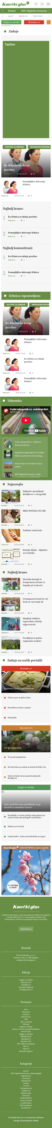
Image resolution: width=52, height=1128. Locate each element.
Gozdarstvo (26, 1108)
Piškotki (26, 1024)
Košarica (26, 1014)
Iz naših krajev (26, 1103)
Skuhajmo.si (26, 985)
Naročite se (26, 929)
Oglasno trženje (26, 1026)
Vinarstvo (23, 16)
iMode (35, 1120)
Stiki (26, 1019)
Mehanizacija (26, 1093)
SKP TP (26, 1046)
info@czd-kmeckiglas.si (26, 960)
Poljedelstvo (26, 1076)
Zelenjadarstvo (26, 1088)
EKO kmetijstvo (26, 1105)
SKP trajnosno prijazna (26, 1044)
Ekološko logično (26, 1051)
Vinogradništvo (26, 1098)
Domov (12, 10)
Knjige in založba (26, 980)
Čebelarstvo (26, 1081)
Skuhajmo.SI (26, 1039)
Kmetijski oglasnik (26, 987)
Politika (26, 1083)
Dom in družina (26, 1100)
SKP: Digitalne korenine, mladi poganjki (26, 1073)
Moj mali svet (26, 982)
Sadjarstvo (26, 1090)
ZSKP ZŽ (26, 1049)
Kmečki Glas (26, 1031)
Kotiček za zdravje (14, 147)
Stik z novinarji (26, 1022)
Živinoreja (26, 1078)
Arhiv (26, 1009)
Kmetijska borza (26, 989)
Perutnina (38, 16)
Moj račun (26, 1012)
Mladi (10, 16)
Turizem (26, 1085)
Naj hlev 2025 (26, 1041)
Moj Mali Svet (26, 1036)
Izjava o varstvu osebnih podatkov (26, 1029)
